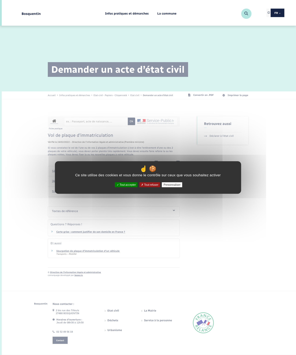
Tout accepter (127, 184)
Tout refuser (150, 184)
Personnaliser (172, 184)
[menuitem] (127, 13)
